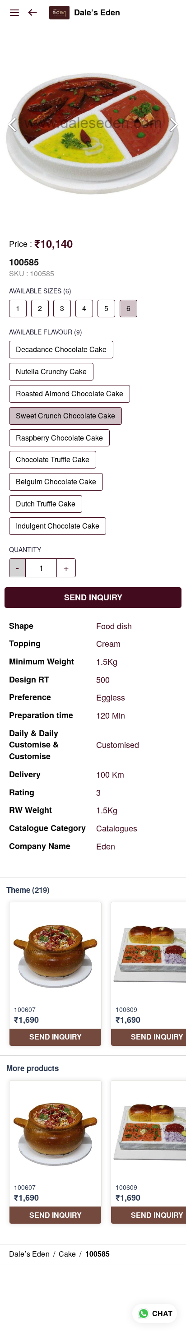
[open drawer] (14, 12)
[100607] (55, 974)
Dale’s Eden (97, 12)
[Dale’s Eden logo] (59, 12)
